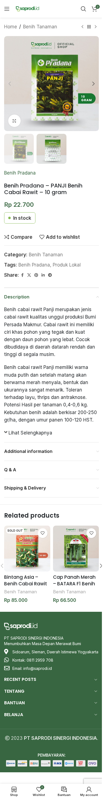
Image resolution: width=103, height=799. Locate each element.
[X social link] (29, 275)
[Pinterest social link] (36, 275)
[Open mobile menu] (6, 8)
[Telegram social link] (50, 275)
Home (10, 26)
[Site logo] (27, 8)
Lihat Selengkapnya (30, 433)
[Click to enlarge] (14, 121)
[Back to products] (89, 27)
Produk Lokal (67, 265)
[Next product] (95, 27)
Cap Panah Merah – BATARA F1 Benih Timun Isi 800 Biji (74, 584)
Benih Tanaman (40, 26)
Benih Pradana (20, 173)
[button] (9, 83)
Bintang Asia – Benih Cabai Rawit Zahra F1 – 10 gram (26, 584)
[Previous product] (82, 27)
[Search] (83, 8)
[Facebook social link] (22, 275)
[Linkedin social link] (43, 275)
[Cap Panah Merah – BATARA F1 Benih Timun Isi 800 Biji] (76, 549)
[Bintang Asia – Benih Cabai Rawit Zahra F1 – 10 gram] (27, 549)
